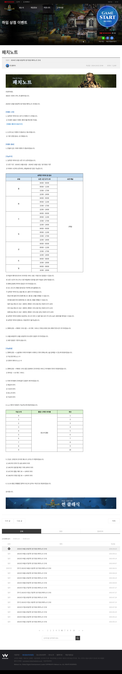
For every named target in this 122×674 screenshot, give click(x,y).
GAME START (107, 16)
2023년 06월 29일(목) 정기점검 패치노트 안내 (32, 612)
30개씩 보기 (16, 539)
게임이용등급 (69, 655)
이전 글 (7, 521)
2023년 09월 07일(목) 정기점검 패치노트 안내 (32, 563)
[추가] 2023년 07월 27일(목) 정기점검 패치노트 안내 (34, 592)
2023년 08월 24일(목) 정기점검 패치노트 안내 (32, 573)
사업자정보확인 (47, 661)
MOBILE (27, 2)
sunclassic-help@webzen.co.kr (32, 661)
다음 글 (19, 521)
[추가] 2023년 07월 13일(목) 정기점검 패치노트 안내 (34, 602)
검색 (77, 638)
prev (76, 42)
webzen (9, 2)
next (88, 42)
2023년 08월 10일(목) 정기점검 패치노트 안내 (32, 578)
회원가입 (110, 2)
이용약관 (16, 655)
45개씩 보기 (26, 539)
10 (74, 630)
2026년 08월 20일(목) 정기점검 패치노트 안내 (32, 549)
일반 (60, 531)
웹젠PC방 (59, 655)
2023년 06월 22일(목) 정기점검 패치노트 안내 (32, 617)
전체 (21, 531)
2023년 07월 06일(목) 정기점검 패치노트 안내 (32, 607)
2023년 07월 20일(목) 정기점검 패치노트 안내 (32, 597)
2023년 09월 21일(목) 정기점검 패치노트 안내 (32, 553)
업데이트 (100, 531)
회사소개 (51, 655)
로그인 (116, 2)
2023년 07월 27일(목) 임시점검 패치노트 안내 (32, 587)
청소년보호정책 (41, 655)
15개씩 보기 (6, 539)
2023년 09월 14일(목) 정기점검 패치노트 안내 (32, 558)
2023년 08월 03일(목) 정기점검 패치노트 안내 (32, 583)
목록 (114, 521)
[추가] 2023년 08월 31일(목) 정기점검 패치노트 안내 (34, 568)
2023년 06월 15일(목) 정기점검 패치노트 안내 (32, 622)
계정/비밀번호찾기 (111, 41)
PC (19, 2)
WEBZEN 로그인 (107, 33)
